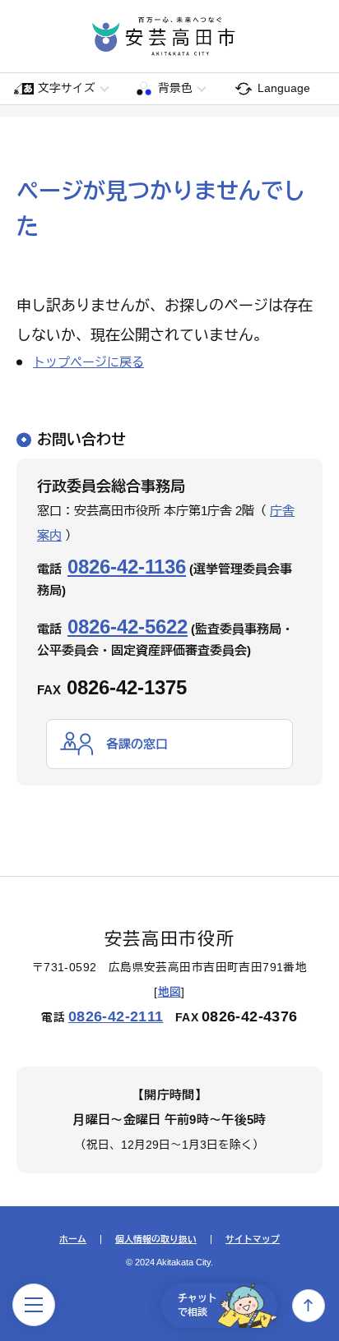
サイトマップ (252, 1239)
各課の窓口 (137, 744)
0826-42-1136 (126, 566)
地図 (170, 992)
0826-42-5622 (127, 626)
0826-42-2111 (116, 1016)
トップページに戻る (88, 362)
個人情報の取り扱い (156, 1239)
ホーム (72, 1239)
